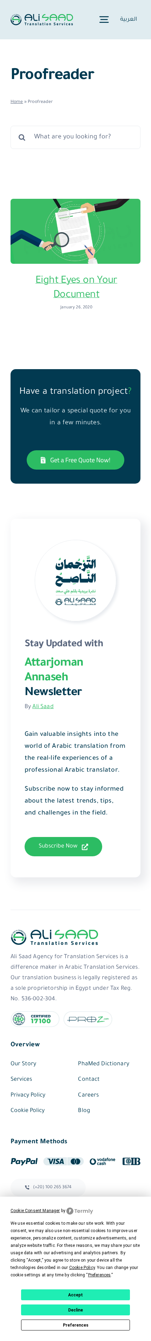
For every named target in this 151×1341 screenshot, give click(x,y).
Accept (75, 1295)
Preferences (75, 1325)
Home (17, 102)
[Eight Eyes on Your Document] (75, 231)
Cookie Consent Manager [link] (35, 1210)
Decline (75, 1310)
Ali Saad (42, 707)
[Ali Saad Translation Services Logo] (42, 17)
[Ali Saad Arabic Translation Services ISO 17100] (35, 1014)
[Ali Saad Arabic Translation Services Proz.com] (87, 1014)
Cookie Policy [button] (82, 1267)
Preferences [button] (99, 1275)
